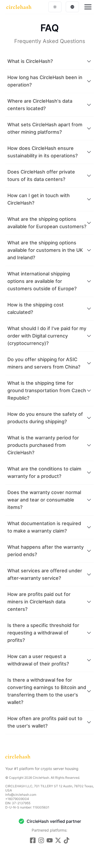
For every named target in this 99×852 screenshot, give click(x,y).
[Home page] (18, 7)
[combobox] (55, 7)
